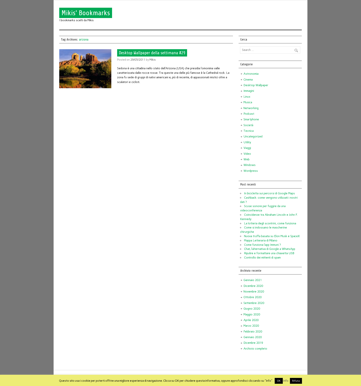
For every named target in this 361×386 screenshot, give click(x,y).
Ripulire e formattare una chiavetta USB (269, 253)
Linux (246, 96)
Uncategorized (252, 136)
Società (248, 125)
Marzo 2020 (251, 325)
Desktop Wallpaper (255, 85)
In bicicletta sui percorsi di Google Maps (269, 193)
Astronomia (251, 73)
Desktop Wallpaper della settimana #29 (152, 52)
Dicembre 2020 (253, 286)
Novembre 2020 (253, 291)
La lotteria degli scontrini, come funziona (270, 223)
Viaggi (247, 148)
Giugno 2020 (251, 308)
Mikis (152, 59)
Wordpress (250, 171)
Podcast (248, 113)
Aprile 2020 (251, 320)
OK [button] (279, 380)
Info (285, 380)
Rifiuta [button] (296, 380)
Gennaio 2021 (252, 280)
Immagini (248, 91)
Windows (249, 165)
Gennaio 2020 (252, 337)
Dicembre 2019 (253, 343)
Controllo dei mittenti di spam (262, 257)
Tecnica (248, 131)
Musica (247, 102)
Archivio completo (255, 348)
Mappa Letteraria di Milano (260, 240)
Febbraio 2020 (252, 331)
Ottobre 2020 (252, 297)
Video (247, 153)
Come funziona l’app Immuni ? (262, 245)
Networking (251, 108)
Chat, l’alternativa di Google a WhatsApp (269, 249)
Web (246, 159)
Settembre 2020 (253, 303)
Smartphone (251, 119)
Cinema (248, 79)
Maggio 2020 (251, 314)
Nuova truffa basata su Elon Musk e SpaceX (272, 236)
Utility (247, 142)
